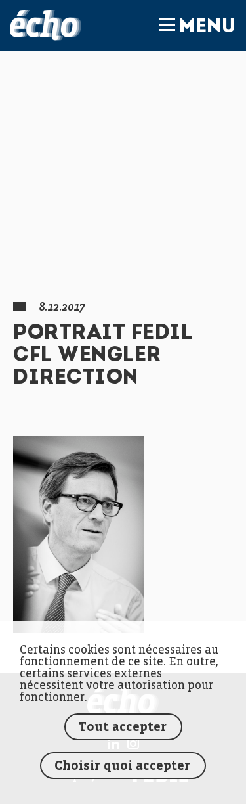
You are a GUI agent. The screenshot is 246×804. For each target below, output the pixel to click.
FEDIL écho (45, 25)
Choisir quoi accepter (122, 766)
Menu (207, 27)
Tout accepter (123, 727)
